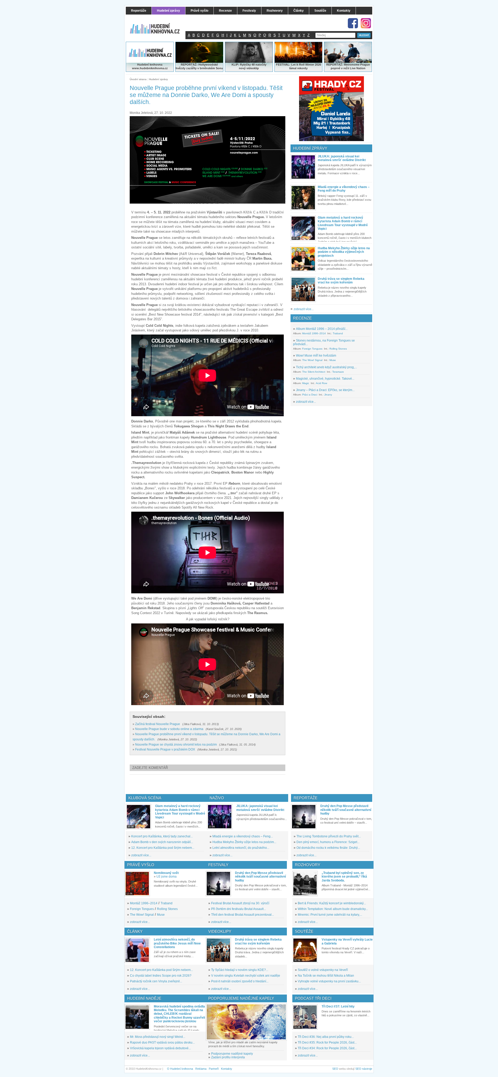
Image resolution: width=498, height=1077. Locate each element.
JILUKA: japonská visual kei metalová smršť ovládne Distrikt (342, 158)
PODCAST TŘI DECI (313, 998)
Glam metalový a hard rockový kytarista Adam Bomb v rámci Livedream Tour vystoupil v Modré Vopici (343, 223)
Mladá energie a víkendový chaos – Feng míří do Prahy (344, 188)
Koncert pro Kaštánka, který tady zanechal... (162, 836)
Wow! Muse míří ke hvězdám (316, 355)
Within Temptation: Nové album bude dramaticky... (333, 909)
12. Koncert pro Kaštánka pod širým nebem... (162, 848)
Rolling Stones (338, 348)
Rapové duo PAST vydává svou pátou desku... (162, 1042)
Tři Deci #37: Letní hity (338, 1006)
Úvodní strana (138, 79)
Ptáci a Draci (309, 394)
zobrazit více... (304, 309)
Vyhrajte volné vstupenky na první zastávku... (329, 981)
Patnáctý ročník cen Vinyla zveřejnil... (156, 981)
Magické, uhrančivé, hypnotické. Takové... (325, 378)
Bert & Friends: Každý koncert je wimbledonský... (332, 903)
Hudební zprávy (158, 79)
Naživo (217, 798)
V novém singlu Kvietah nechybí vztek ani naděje (245, 975)
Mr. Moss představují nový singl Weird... (157, 1037)
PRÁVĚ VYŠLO (140, 865)
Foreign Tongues (312, 348)
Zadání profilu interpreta (228, 1057)
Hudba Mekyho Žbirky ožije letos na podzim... (244, 842)
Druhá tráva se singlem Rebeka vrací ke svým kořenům (341, 280)
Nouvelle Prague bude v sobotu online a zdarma (169, 729)
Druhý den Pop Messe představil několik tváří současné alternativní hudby (345, 809)
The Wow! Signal (312, 360)
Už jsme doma (166, 876)
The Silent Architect (313, 371)
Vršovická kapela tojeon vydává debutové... (160, 1048)
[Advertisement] (216, 784)
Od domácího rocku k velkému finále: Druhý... (328, 848)
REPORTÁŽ (334, 64)
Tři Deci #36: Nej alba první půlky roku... (326, 1037)
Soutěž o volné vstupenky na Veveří (323, 970)
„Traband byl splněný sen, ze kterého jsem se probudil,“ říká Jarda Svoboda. (344, 876)
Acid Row (321, 383)
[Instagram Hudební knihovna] (365, 23)
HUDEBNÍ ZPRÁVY (310, 148)
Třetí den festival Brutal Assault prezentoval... (242, 914)
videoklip (252, 68)
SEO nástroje (363, 1068)
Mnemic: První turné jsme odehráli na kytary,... (330, 914)
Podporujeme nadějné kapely (232, 1053)
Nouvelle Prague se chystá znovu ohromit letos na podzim (176, 744)
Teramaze (338, 371)
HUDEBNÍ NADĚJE (144, 998)
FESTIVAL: (283, 64)
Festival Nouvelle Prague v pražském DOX (165, 749)
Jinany (328, 394)
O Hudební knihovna (180, 1068)
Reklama (200, 1068)
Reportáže (305, 798)
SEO (335, 1068)
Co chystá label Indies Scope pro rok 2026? (160, 975)
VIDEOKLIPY (219, 931)
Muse (332, 360)
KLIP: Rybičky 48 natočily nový (249, 66)
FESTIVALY (218, 865)
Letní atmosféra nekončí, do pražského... (240, 848)
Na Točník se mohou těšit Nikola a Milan (326, 975)
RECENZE (302, 318)
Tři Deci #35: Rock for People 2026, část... (327, 1042)
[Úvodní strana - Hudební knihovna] (158, 25)
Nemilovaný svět (166, 873)
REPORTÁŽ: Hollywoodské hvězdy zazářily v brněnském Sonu (199, 66)
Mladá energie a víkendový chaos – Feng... (242, 836)
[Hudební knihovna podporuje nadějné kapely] (246, 1021)
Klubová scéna (144, 798)
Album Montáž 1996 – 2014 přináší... (322, 329)
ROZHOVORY (307, 865)
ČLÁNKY (135, 931)
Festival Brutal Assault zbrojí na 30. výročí (240, 903)
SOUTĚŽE (304, 931)
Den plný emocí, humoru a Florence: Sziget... (327, 842)
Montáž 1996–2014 (314, 333)
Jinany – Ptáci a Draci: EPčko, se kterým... (325, 390)
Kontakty (226, 1068)
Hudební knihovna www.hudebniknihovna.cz (150, 66)
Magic (305, 383)
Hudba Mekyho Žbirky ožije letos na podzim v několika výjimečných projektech (344, 252)
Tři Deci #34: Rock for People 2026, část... (327, 1048)
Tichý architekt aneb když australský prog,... (326, 367)
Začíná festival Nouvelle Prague (157, 724)
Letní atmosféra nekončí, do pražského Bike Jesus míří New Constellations (177, 943)
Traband (338, 333)
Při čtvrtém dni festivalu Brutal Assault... (238, 909)
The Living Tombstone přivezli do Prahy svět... (328, 836)
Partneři (214, 1068)
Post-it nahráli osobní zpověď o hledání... (239, 981)
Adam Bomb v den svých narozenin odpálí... (162, 842)
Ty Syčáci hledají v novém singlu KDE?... (239, 970)
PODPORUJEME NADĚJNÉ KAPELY (241, 998)
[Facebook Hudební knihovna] (353, 23)
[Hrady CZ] (331, 108)
